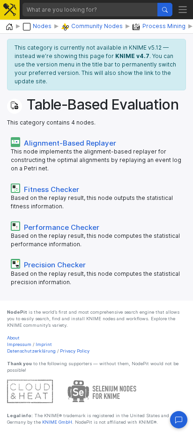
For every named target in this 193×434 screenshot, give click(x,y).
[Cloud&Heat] (30, 390)
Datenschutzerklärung (31, 350)
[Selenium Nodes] (102, 390)
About (13, 337)
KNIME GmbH (56, 422)
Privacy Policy (74, 350)
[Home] (9, 27)
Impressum (19, 344)
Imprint (44, 344)
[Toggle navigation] (183, 9)
